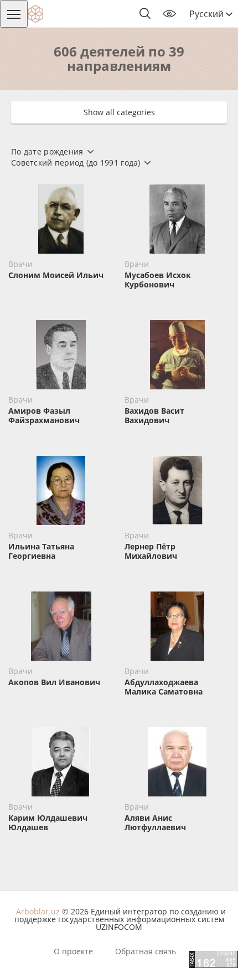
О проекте (73, 951)
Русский (207, 13)
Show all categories (119, 112)
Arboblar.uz (38, 911)
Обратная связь (145, 951)
